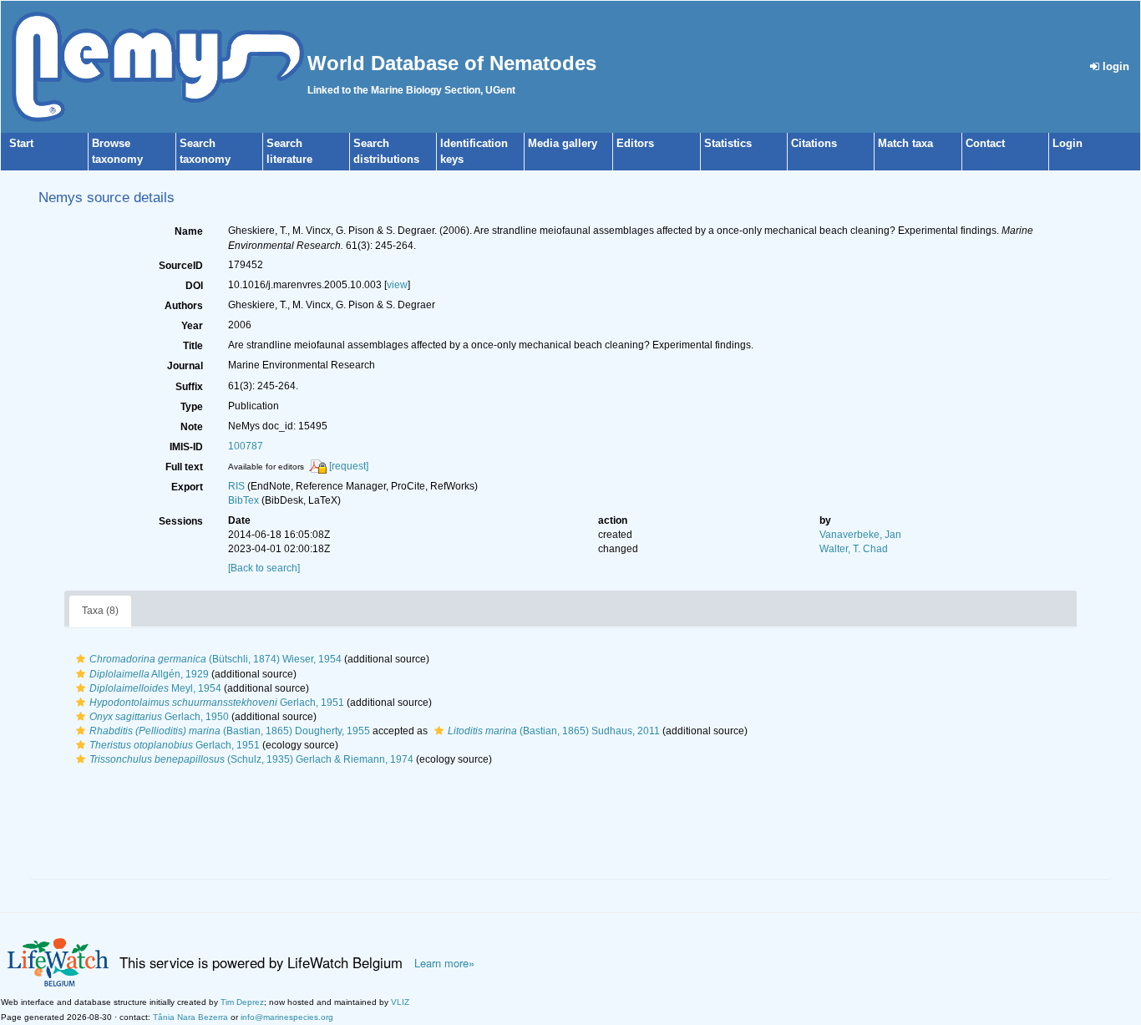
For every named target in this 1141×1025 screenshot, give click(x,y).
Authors (184, 306)
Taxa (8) (100, 611)
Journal (185, 366)
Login (1067, 143)
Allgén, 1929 (149, 674)
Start (21, 143)
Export (187, 487)
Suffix (189, 387)
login (1114, 66)
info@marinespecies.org (287, 1017)
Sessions (181, 521)
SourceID (181, 265)
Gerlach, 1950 (159, 717)
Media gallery (562, 143)
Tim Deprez (242, 1002)
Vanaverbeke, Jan (860, 534)
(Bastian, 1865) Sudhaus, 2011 (554, 731)
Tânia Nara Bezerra (190, 1017)
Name (189, 231)
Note (191, 427)
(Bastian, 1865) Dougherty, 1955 (229, 731)
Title (193, 346)
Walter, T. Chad (853, 549)
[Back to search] (264, 568)
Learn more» (444, 963)
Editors (635, 143)
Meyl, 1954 (155, 688)
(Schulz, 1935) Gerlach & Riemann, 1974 (251, 759)
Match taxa (905, 143)
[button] (80, 659)
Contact (985, 143)
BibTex (243, 500)
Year (192, 326)
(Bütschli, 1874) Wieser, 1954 (215, 659)
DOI (194, 286)
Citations (814, 143)
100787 (245, 446)
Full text (184, 467)
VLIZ (400, 1002)
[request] (348, 466)
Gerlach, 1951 (216, 702)
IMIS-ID (186, 447)
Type (191, 407)
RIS (236, 486)
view (397, 285)
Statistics (728, 143)
